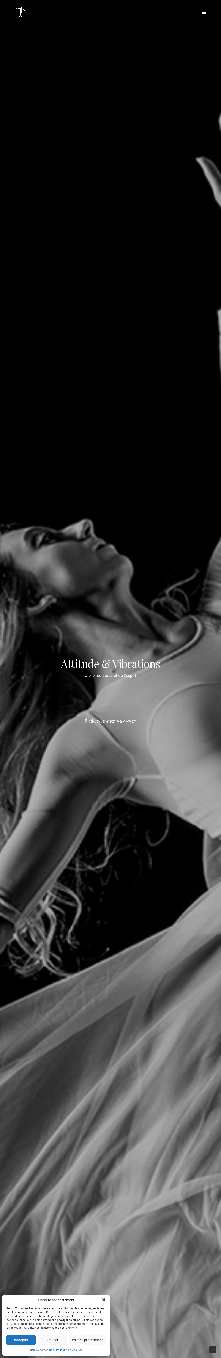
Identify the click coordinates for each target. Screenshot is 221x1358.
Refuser (52, 1340)
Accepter (21, 1340)
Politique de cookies (41, 1350)
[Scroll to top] (212, 1349)
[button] (103, 1300)
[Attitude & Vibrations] (21, 12)
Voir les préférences (87, 1340)
